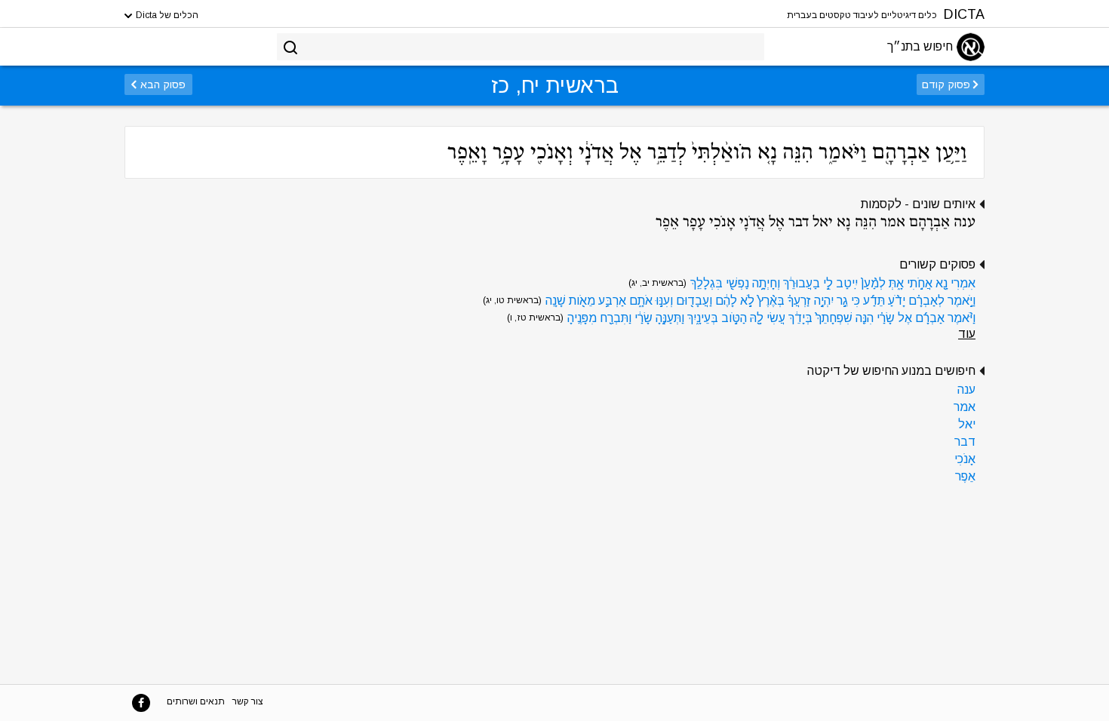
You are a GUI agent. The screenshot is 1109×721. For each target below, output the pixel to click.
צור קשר (247, 701)
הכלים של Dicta (166, 15)
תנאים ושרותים (196, 701)
